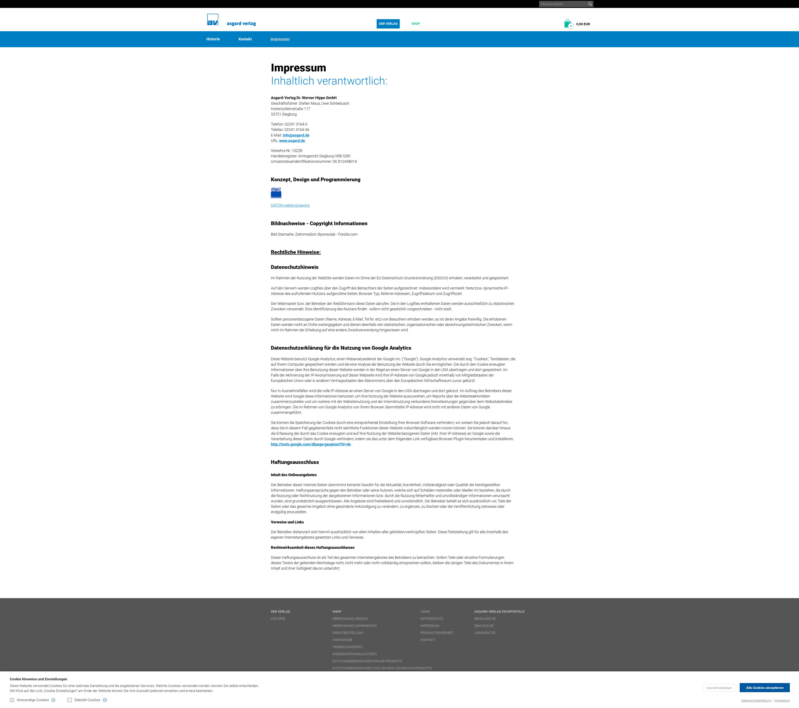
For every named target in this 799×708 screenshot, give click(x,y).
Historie (213, 39)
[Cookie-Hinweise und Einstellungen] (53, 700)
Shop (416, 24)
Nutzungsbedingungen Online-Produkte (367, 661)
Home (425, 612)
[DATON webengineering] (393, 193)
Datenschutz (432, 619)
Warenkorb (342, 640)
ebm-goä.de (484, 626)
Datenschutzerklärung (756, 700)
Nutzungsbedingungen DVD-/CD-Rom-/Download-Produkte (382, 668)
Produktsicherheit (437, 633)
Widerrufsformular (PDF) (355, 654)
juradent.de (484, 633)
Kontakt (245, 39)
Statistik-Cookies (87, 700)
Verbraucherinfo (348, 647)
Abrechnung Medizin (350, 619)
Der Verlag (388, 24)
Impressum (782, 700)
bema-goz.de (485, 619)
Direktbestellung (348, 633)
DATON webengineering (290, 205)
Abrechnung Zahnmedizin (355, 626)
